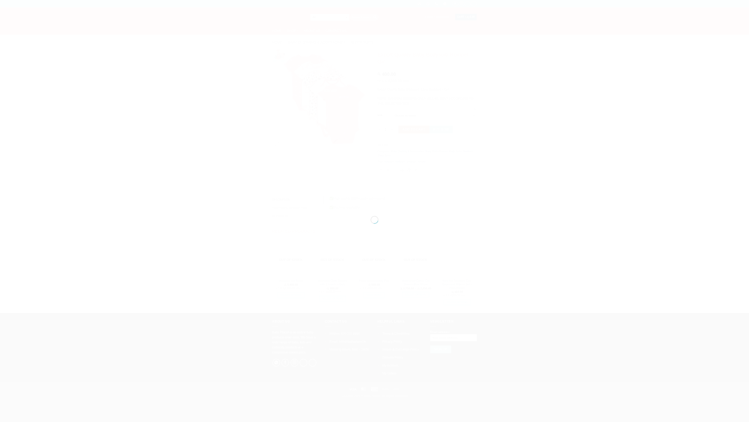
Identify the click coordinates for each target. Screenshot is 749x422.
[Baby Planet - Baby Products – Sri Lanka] (374, 204)
